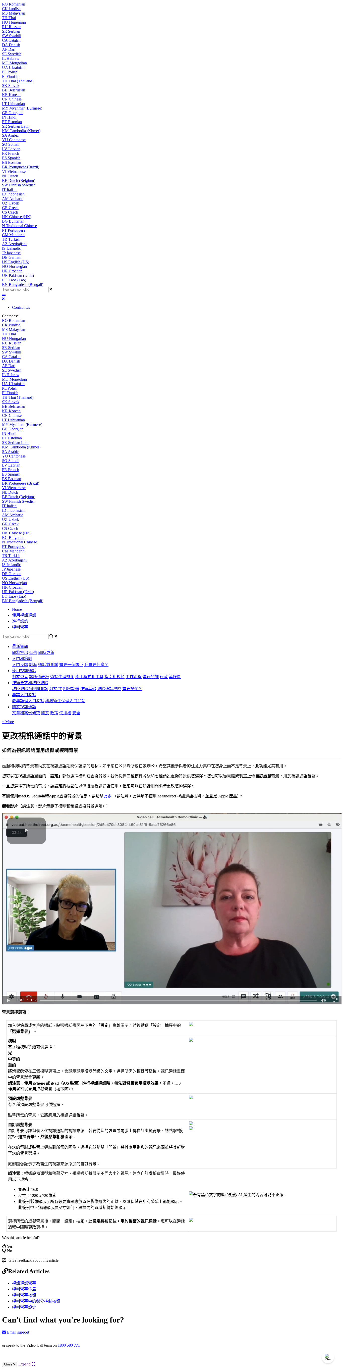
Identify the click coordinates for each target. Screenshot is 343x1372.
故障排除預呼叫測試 (30, 689)
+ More (8, 722)
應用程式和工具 (89, 677)
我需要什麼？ (96, 665)
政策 (54, 713)
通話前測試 (48, 665)
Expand (25, 1364)
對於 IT (55, 689)
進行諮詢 (20, 621)
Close (8, 1364)
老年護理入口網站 (28, 701)
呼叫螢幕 (20, 627)
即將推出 (20, 652)
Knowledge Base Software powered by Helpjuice (172, 1359)
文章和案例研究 (26, 713)
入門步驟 (20, 665)
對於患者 (20, 677)
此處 (107, 796)
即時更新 (46, 652)
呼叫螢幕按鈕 (24, 1295)
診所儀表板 (39, 677)
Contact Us (21, 307)
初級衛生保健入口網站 (65, 701)
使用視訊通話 (24, 615)
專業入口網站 (24, 695)
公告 (33, 652)
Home (17, 609)
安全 (76, 713)
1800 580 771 (69, 1345)
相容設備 (71, 689)
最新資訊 (20, 646)
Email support (17, 1332)
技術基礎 (88, 689)
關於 (45, 713)
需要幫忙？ (132, 689)
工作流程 (134, 677)
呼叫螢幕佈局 (24, 1289)
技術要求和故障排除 (30, 683)
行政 (164, 677)
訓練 (33, 665)
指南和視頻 (114, 677)
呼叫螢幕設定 (24, 1307)
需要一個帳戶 (71, 665)
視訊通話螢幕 (24, 1283)
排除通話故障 (109, 689)
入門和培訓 (22, 658)
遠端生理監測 (62, 677)
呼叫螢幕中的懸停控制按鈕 (36, 1301)
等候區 (175, 677)
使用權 (65, 713)
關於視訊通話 (24, 707)
